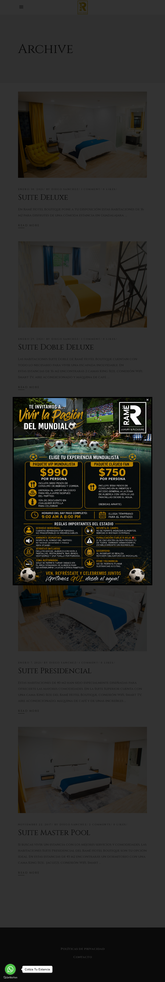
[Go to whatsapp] (10, 969)
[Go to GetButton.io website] (10, 977)
